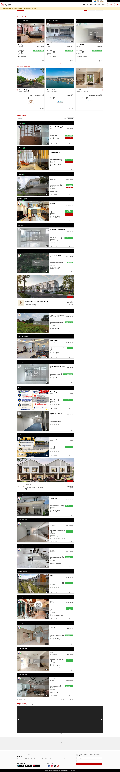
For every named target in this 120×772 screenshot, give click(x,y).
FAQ (37, 754)
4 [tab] (61, 733)
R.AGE (46, 758)
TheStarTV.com (28, 758)
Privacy (40, 754)
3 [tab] (60, 733)
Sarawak (83, 744)
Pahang (61, 742)
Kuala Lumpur (19, 742)
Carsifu (41, 758)
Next (102, 89)
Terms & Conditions (46, 754)
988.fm (18, 760)
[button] (70, 118)
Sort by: (65, 118)
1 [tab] (60, 63)
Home (84, 4)
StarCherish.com (67, 758)
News (95, 4)
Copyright (29, 754)
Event (99, 4)
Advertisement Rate (55, 754)
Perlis (61, 746)
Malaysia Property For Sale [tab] (24, 739)
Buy (87, 4)
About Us (19, 754)
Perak (61, 744)
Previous (17, 89)
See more (101, 65)
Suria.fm (23, 760)
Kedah (40, 742)
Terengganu (84, 746)
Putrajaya (62, 749)
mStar (51, 758)
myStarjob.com (35, 758)
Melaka (40, 746)
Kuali (55, 758)
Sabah (83, 742)
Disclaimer (34, 754)
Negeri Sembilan (42, 749)
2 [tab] (61, 112)
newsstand (60, 758)
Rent (91, 4)
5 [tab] (62, 733)
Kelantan (40, 744)
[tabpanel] (30, 41)
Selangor (19, 744)
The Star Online (20, 758)
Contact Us (24, 754)
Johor (18, 749)
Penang (18, 746)
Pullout (103, 4)
